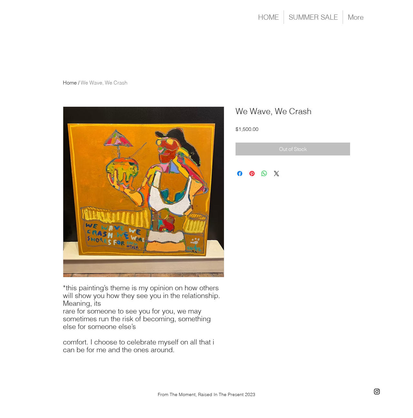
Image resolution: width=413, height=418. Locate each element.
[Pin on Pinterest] (252, 173)
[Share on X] (276, 173)
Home (70, 82)
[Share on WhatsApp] (264, 173)
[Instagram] (377, 391)
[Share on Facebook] (240, 173)
